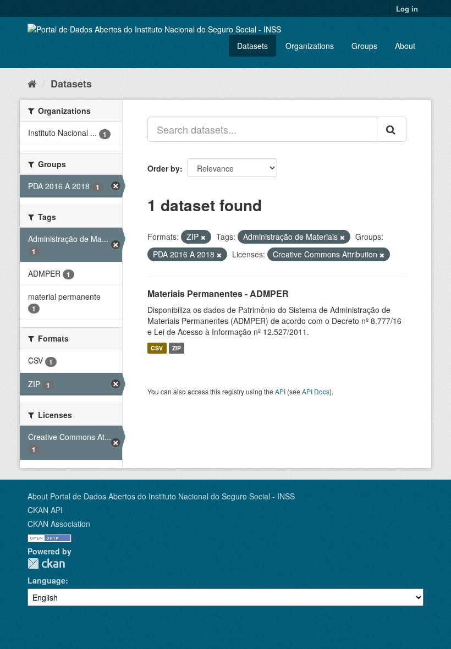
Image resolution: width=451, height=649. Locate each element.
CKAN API (45, 509)
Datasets (252, 45)
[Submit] (391, 129)
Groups (364, 45)
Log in (407, 8)
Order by (163, 168)
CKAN (46, 563)
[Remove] (203, 237)
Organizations (309, 45)
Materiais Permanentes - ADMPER (218, 293)
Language (46, 580)
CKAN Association (59, 523)
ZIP (176, 348)
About (405, 45)
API (280, 391)
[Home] (32, 83)
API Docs (315, 391)
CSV (157, 348)
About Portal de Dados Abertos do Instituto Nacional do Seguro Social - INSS (161, 496)
